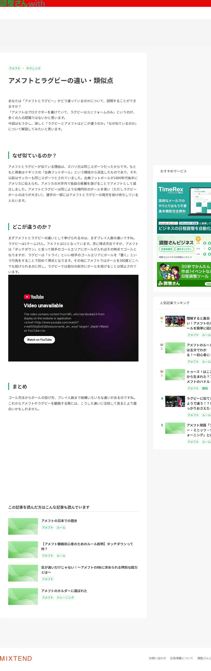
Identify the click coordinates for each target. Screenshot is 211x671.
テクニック (33, 68)
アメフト (14, 68)
